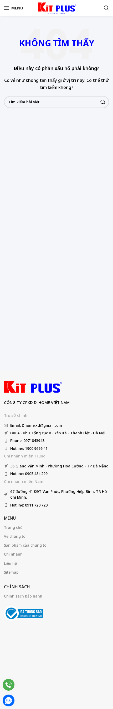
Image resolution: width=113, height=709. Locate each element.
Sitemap (11, 572)
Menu (10, 518)
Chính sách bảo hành (23, 596)
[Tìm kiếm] (106, 8)
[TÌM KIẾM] (103, 102)
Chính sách (17, 587)
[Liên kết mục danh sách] (56, 425)
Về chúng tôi (15, 536)
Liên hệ (10, 563)
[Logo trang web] (56, 7)
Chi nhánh (13, 554)
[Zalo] (8, 700)
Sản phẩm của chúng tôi (26, 545)
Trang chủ (13, 527)
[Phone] (8, 685)
